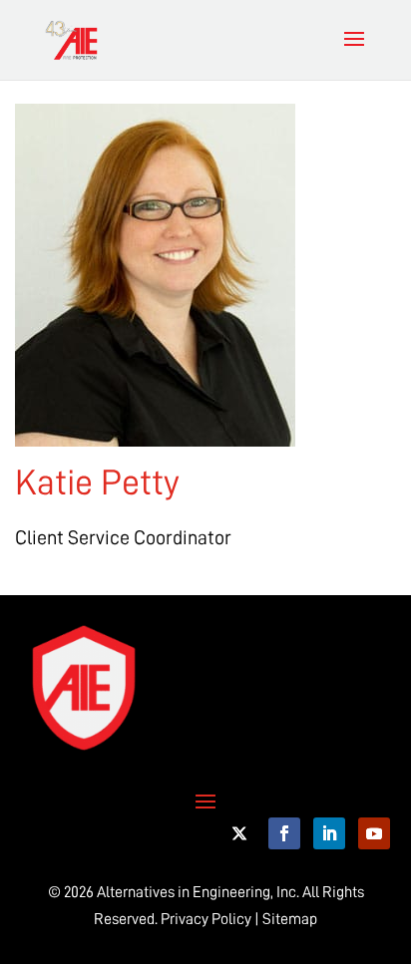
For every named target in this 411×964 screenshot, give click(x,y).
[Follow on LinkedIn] (329, 833)
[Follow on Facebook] (284, 833)
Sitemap (289, 919)
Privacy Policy (206, 919)
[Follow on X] (239, 833)
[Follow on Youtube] (374, 833)
